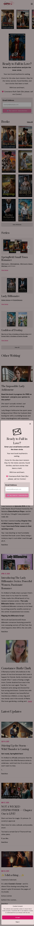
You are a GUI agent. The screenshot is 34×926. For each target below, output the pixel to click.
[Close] (30, 424)
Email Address (11, 485)
